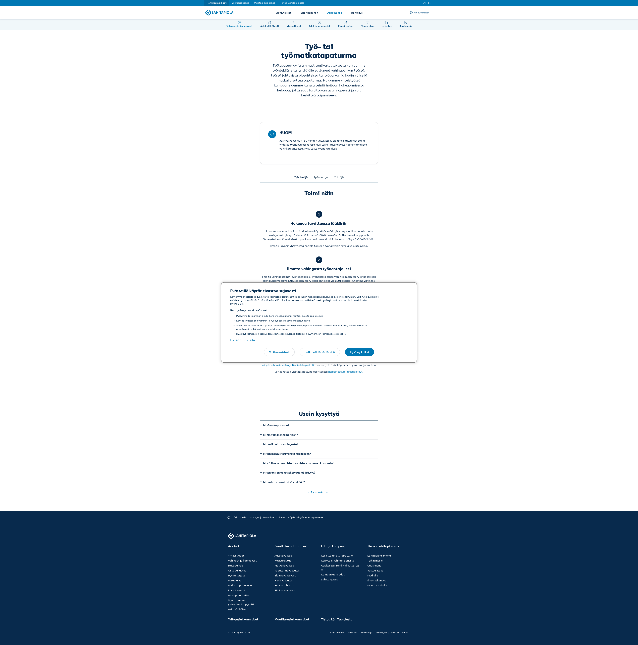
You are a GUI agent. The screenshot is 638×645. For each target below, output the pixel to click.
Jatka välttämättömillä (320, 352)
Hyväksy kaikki (359, 352)
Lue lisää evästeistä (242, 340)
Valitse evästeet (279, 352)
